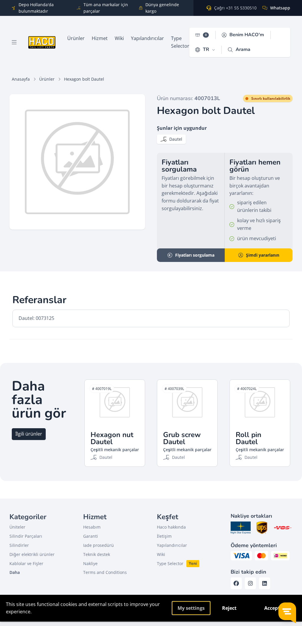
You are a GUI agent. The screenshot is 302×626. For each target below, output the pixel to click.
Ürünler (47, 79)
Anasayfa (21, 79)
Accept (272, 608)
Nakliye (90, 563)
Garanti (90, 536)
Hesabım (92, 527)
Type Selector (170, 563)
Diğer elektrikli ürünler (32, 554)
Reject (229, 608)
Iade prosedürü (98, 545)
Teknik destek (96, 554)
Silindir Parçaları (25, 536)
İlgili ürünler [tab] (28, 434)
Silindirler (19, 545)
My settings (191, 608)
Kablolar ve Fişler (26, 563)
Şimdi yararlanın (262, 255)
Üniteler (17, 527)
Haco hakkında (171, 527)
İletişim (164, 536)
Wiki (161, 554)
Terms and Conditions (105, 572)
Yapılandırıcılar (172, 545)
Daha (14, 572)
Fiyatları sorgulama (194, 255)
